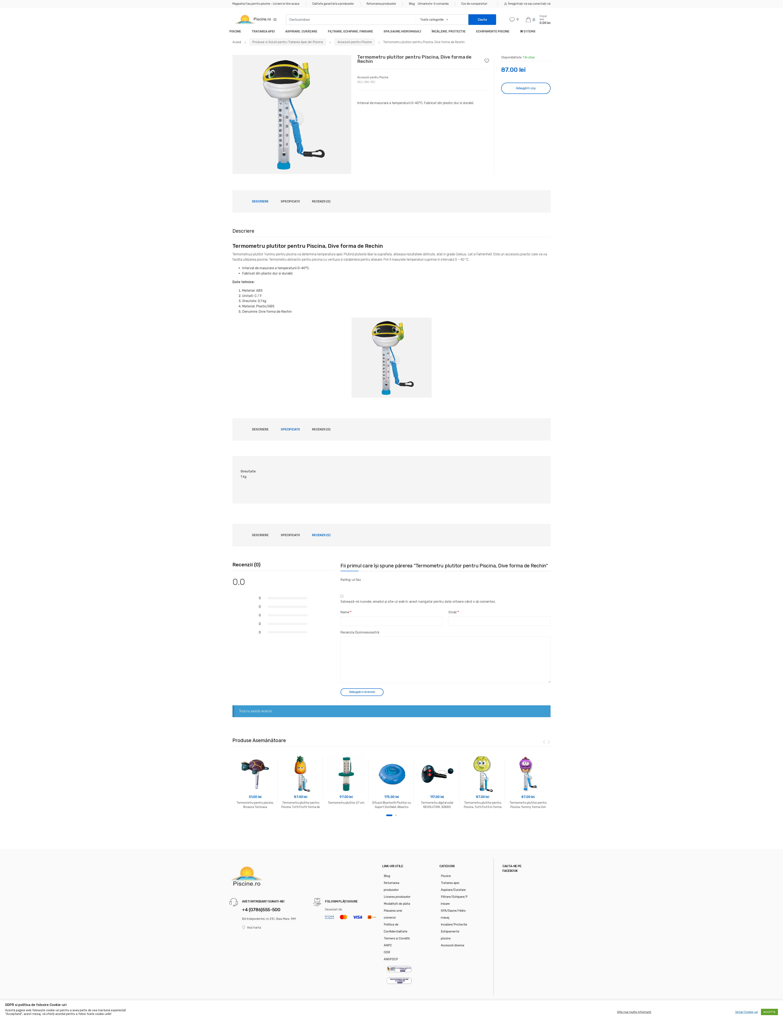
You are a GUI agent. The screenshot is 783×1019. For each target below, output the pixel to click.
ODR (387, 952)
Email (454, 612)
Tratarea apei (450, 883)
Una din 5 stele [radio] (342, 586)
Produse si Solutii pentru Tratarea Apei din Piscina (287, 42)
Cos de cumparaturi (474, 4)
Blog (412, 4)
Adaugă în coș (526, 88)
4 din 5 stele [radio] (357, 586)
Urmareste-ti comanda (433, 4)
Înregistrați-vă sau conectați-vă (529, 4)
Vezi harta (254, 927)
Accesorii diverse (452, 945)
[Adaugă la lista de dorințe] (488, 59)
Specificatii (290, 201)
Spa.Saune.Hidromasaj (402, 31)
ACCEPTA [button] (769, 1011)
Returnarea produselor (381, 4)
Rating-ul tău (351, 580)
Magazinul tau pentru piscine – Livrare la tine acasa (265, 4)
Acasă (236, 42)
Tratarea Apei (263, 31)
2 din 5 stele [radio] (347, 586)
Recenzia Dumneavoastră (360, 632)
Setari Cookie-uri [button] (746, 1012)
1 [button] (389, 815)
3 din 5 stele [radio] (352, 586)
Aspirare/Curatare (453, 890)
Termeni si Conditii (397, 938)
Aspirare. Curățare (301, 31)
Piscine (235, 31)
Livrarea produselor (397, 897)
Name (346, 612)
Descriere (260, 201)
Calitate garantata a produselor (333, 4)
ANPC (388, 945)
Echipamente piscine (492, 31)
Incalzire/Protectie (454, 924)
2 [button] (396, 815)
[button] (346, 168)
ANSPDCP (391, 959)
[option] (291, 114)
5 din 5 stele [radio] (362, 586)
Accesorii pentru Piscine (354, 42)
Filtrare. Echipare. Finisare (350, 31)
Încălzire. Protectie (449, 31)
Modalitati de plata (397, 904)
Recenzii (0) (321, 201)
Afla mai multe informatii (634, 1012)
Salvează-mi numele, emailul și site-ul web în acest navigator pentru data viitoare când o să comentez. (418, 601)
